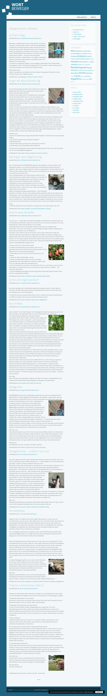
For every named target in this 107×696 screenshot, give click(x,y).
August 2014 (77, 103)
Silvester (72, 76)
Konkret (33, 300)
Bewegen (23, 77)
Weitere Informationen (88, 692)
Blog (81, 53)
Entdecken (29, 276)
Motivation (87, 64)
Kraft (89, 62)
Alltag (85, 51)
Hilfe (80, 62)
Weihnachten (83, 79)
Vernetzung (83, 76)
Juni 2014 (76, 108)
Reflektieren (91, 70)
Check (85, 53)
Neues (40, 153)
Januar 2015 (77, 92)
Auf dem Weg (17, 35)
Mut (36, 153)
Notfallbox (42, 507)
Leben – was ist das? (79, 36)
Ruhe (48, 276)
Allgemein (28, 581)
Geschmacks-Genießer (21, 212)
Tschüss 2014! (77, 34)
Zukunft (72, 81)
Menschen (83, 64)
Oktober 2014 (77, 99)
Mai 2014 (76, 110)
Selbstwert (89, 73)
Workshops (42, 447)
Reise (72, 73)
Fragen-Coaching (76, 59)
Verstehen (88, 76)
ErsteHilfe (35, 581)
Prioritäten (80, 70)
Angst (23, 153)
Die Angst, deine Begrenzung (25, 157)
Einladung (74, 56)
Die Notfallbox (17, 510)
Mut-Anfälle (15, 303)
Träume (40, 77)
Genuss (34, 276)
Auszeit (23, 507)
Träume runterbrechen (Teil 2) (26, 585)
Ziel (40, 383)
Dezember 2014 (77, 94)
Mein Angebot (82, 17)
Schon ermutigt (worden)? (24, 280)
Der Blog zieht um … (79, 30)
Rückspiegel (76, 39)
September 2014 (78, 101)
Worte (87, 79)
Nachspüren (41, 208)
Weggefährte (43, 300)
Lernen (33, 208)
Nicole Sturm (37, 38)
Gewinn (88, 59)
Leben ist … (76, 32)
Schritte (35, 77)
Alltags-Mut (15, 387)
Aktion (23, 276)
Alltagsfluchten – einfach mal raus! (29, 451)
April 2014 (76, 112)
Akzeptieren (99, 692)
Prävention (85, 70)
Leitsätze (74, 64)
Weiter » (39, 679)
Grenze (27, 153)
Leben (92, 62)
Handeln (29, 77)
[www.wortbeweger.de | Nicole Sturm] (15, 7)
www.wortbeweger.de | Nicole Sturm (22, 690)
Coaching (89, 53)
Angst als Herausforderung (24, 80)
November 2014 (78, 96)
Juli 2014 (76, 106)
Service (93, 17)
